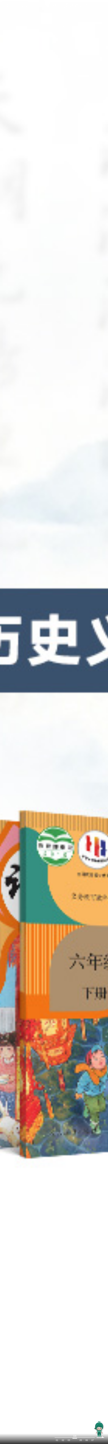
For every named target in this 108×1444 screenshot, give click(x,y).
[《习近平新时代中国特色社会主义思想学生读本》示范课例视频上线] (54, 722)
